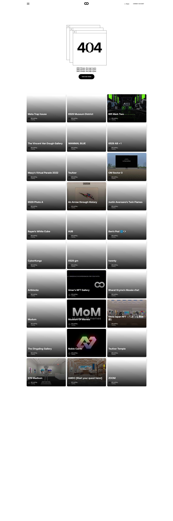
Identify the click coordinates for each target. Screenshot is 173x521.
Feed (127, 4)
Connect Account (138, 3)
